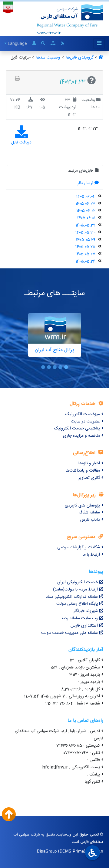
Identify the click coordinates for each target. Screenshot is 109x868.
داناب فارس (90, 519)
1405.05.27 (85, 254)
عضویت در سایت (85, 421)
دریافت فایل (21, 142)
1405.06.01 (86, 218)
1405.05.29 (85, 240)
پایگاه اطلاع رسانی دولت (77, 603)
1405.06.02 (85, 210)
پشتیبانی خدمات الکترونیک (77, 428)
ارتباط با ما (91, 554)
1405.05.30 (85, 232)
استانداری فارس (84, 625)
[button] (66, 367)
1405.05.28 (85, 247)
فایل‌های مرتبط (81, 170)
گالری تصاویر (89, 478)
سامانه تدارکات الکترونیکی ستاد (72, 597)
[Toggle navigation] (99, 43)
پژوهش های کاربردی (82, 505)
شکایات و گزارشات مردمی (78, 547)
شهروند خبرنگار (85, 611)
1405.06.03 (85, 203)
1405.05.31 (85, 225)
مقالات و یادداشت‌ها (83, 470)
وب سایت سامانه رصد (79, 618)
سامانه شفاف (89, 512)
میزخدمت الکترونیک (82, 414)
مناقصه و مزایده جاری (81, 435)
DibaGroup (47, 851)
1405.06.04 (85, 196)
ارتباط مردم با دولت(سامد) (75, 589)
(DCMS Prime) (71, 851)
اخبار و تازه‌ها (89, 463)
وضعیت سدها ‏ (47, 57)
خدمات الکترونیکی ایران (77, 582)
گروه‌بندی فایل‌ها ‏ (79, 57)
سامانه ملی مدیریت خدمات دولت (69, 633)
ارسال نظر (85, 183)
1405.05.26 (85, 261)
